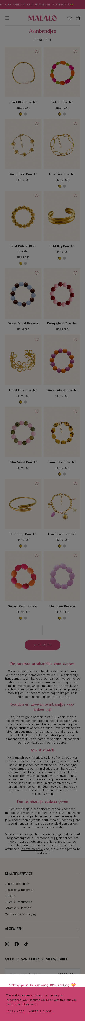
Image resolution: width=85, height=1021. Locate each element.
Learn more (15, 1011)
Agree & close (40, 1011)
